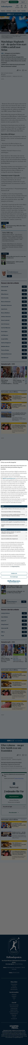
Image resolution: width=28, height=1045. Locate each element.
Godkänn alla (14, 573)
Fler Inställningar (14, 577)
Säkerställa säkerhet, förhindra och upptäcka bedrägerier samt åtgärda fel (11, 532)
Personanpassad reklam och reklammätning (10, 511)
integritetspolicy (15, 566)
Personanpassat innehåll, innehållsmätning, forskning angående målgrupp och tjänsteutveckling (13, 515)
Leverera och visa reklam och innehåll (9, 535)
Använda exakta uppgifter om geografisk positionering (13, 522)
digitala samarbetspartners (9, 478)
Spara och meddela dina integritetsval (9, 538)
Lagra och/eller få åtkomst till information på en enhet (13, 508)
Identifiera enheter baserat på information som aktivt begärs (12, 525)
